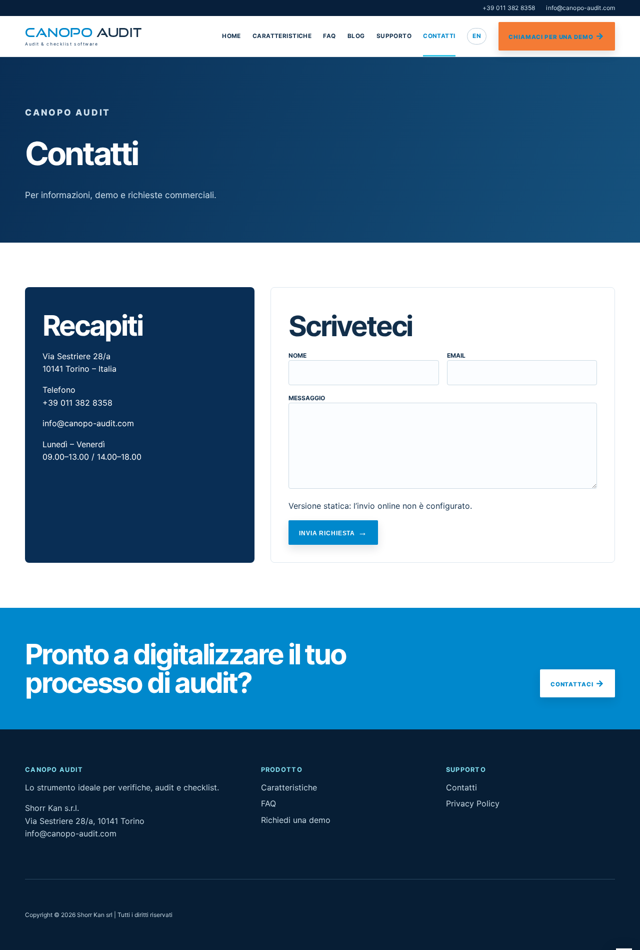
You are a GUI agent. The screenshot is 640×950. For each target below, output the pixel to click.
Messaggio (306, 398)
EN (476, 36)
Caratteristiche (282, 36)
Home (231, 36)
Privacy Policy (473, 803)
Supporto (394, 36)
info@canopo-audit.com (580, 8)
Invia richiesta (327, 533)
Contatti (439, 36)
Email (456, 355)
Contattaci (572, 684)
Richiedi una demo (295, 820)
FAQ (329, 36)
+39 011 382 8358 (508, 8)
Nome (297, 355)
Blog (356, 36)
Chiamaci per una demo (550, 37)
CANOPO (83, 37)
